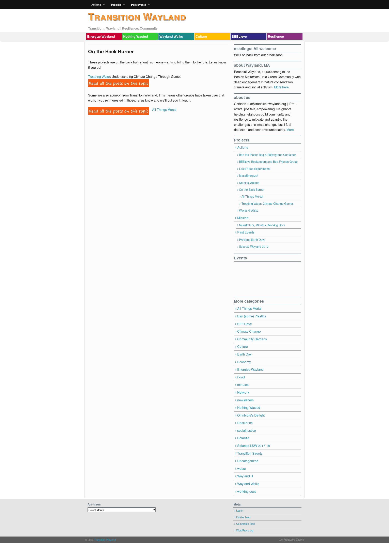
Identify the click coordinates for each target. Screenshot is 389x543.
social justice (246, 430)
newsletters (245, 400)
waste (241, 468)
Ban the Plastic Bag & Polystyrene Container (267, 155)
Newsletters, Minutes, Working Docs (262, 225)
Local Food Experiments (254, 169)
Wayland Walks (171, 36)
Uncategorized (247, 460)
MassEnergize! (248, 176)
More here (281, 87)
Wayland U (245, 476)
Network (243, 392)
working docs (246, 491)
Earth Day (244, 354)
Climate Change (249, 331)
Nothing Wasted (135, 36)
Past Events (138, 4)
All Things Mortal (164, 109)
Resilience (276, 36)
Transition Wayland (137, 16)
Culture (201, 36)
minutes (243, 384)
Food (241, 377)
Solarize (243, 438)
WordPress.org (244, 530)
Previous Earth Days (252, 240)
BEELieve (239, 36)
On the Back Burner (251, 189)
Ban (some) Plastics (251, 316)
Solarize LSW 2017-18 (253, 445)
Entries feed (243, 517)
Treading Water (99, 76)
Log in (239, 510)
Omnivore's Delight (251, 415)
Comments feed (245, 524)
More (290, 129)
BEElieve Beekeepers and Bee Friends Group (268, 162)
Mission (116, 4)
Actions (96, 4)
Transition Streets (249, 453)
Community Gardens (252, 339)
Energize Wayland (101, 36)
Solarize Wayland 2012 (253, 246)
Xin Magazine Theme (291, 539)
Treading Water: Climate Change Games (268, 203)
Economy (244, 362)
